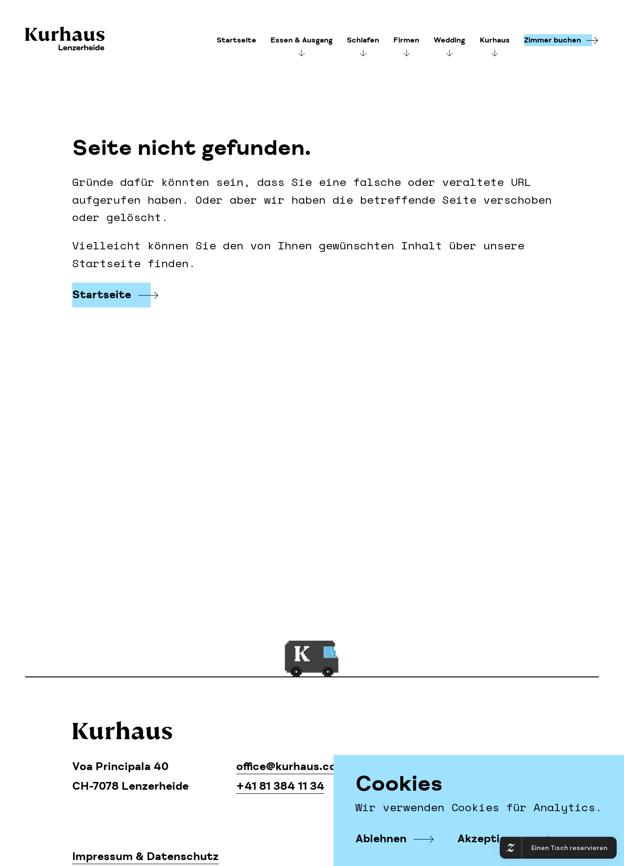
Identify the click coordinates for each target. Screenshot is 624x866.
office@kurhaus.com (291, 766)
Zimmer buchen (552, 40)
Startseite (236, 40)
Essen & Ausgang (301, 40)
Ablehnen (381, 838)
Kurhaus (65, 39)
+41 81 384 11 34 (280, 786)
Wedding (449, 40)
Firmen (406, 40)
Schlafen (363, 40)
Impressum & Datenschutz (145, 856)
